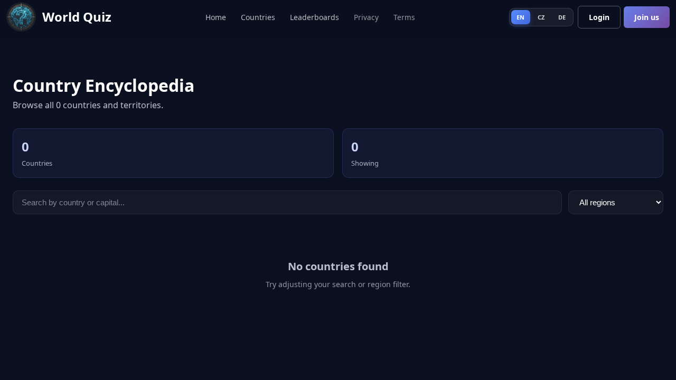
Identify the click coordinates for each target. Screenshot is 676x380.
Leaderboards (314, 17)
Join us (646, 17)
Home (215, 17)
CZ (541, 17)
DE (562, 17)
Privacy (366, 17)
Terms (404, 17)
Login (599, 17)
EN (521, 17)
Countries (258, 17)
